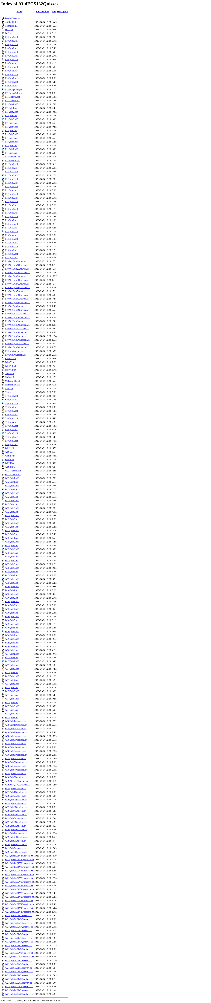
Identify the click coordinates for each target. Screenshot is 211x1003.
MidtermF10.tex (12, 384)
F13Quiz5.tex (11, 242)
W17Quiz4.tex (11, 680)
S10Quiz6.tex (11, 437)
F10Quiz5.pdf (11, 67)
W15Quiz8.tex (11, 583)
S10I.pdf (9, 388)
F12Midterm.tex (12, 160)
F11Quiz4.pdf (11, 127)
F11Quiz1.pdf (11, 104)
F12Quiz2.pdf (11, 171)
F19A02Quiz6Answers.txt (17, 343)
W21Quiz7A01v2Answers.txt (18, 975)
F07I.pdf (9, 29)
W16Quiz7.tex (11, 635)
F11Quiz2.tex (11, 115)
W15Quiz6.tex (11, 571)
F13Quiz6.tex (11, 250)
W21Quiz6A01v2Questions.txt (19, 949)
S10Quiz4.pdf (11, 418)
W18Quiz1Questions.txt (16, 725)
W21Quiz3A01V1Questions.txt (19, 889)
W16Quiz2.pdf (12, 594)
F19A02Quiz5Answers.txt (17, 336)
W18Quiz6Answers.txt (15, 758)
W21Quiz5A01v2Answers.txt (18, 915)
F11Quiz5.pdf (11, 134)
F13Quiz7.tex (11, 257)
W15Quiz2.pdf (12, 541)
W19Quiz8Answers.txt (15, 841)
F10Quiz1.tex (11, 41)
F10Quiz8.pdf (11, 82)
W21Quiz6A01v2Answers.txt (18, 945)
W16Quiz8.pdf (12, 639)
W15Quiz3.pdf (12, 549)
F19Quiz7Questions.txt (15, 355)
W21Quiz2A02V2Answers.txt (19, 878)
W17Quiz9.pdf (12, 713)
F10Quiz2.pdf (11, 44)
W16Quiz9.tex (11, 650)
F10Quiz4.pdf (11, 59)
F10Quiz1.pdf (11, 37)
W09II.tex (9, 459)
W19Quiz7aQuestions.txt (16, 837)
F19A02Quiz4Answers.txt (17, 328)
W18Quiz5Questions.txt (16, 755)
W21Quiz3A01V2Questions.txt (19, 897)
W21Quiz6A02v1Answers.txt (18, 960)
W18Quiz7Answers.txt (15, 766)
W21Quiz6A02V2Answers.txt (19, 953)
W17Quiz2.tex (11, 665)
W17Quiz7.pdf (12, 698)
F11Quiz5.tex (11, 138)
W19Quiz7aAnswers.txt (16, 833)
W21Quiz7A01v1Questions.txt (19, 971)
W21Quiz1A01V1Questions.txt (19, 859)
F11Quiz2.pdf (11, 112)
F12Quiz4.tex (11, 190)
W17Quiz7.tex (11, 702)
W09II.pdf (9, 455)
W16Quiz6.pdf (12, 624)
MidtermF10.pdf (12, 381)
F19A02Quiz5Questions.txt (17, 340)
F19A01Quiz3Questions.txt (17, 280)
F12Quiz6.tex (11, 205)
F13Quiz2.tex (11, 220)
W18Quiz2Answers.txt (15, 728)
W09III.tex (10, 467)
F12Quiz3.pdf (11, 179)
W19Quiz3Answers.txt (15, 803)
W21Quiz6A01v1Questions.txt (19, 941)
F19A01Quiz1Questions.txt (17, 265)
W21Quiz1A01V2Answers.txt (19, 863)
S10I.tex (9, 392)
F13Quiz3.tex (11, 227)
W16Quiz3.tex (11, 605)
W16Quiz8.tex (11, 642)
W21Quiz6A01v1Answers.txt (18, 938)
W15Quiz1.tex (11, 538)
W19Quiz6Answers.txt (15, 826)
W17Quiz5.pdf (12, 684)
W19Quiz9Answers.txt (15, 848)
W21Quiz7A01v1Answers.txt (18, 968)
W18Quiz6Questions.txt (16, 762)
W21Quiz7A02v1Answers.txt (18, 983)
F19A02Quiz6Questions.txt (17, 347)
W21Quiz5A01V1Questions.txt (19, 912)
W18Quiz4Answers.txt (15, 743)
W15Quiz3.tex (11, 553)
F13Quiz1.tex (11, 212)
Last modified (42, 11)
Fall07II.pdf (10, 358)
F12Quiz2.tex (11, 175)
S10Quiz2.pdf (11, 403)
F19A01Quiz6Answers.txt (17, 298)
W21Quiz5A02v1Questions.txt (19, 927)
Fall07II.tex (10, 362)
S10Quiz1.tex (11, 399)
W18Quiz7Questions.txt (16, 769)
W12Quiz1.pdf (12, 478)
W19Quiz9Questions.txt (16, 852)
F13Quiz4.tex (11, 235)
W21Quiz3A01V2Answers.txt (19, 893)
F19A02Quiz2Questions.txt (17, 317)
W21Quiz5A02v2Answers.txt (18, 930)
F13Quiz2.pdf (11, 216)
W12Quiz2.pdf (12, 485)
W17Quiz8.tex (11, 710)
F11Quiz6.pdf (11, 141)
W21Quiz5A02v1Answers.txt (18, 923)
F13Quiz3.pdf (11, 224)
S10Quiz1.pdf (11, 396)
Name (19, 11)
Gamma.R (9, 373)
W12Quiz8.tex (11, 534)
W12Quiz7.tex (11, 527)
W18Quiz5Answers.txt (15, 751)
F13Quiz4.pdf (11, 231)
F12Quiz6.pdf (11, 201)
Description (62, 11)
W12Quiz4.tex (11, 504)
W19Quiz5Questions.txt (16, 822)
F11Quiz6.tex (11, 145)
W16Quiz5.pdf (12, 616)
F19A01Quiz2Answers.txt (17, 269)
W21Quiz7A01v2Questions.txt (19, 979)
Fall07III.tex (10, 370)
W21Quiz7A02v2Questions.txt (19, 994)
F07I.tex (9, 33)
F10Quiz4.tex (11, 63)
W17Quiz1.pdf (12, 654)
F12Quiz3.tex (11, 183)
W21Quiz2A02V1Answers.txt (19, 870)
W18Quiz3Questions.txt (16, 740)
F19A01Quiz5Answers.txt (17, 291)
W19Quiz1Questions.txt (16, 792)
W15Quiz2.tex (11, 545)
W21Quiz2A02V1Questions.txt (19, 874)
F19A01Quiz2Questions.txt (17, 272)
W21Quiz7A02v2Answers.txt (18, 990)
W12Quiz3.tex (11, 497)
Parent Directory (12, 18)
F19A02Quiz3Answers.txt (17, 321)
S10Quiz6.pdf (11, 433)
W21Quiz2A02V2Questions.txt (19, 882)
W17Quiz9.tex (11, 717)
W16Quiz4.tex (11, 612)
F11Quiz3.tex (11, 123)
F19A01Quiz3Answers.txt (17, 276)
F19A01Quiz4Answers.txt (17, 284)
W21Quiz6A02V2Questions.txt (19, 956)
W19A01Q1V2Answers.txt (17, 784)
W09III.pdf (10, 463)
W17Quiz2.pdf (12, 661)
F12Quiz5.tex (11, 198)
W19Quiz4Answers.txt (15, 811)
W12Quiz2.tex (11, 489)
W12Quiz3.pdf (12, 493)
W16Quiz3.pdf (12, 601)
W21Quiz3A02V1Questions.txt (19, 904)
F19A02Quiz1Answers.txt (17, 306)
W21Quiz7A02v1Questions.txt (19, 986)
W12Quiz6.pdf (12, 515)
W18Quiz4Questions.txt (16, 747)
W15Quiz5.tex (11, 564)
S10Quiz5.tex (11, 429)
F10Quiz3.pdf (11, 52)
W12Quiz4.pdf (12, 500)
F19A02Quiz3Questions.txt (17, 325)
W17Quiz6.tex (11, 695)
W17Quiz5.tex (11, 687)
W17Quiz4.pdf (12, 676)
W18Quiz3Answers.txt (15, 736)
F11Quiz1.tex (11, 108)
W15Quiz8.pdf (12, 579)
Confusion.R (11, 26)
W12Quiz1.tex (11, 482)
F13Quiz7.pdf (11, 254)
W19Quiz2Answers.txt (15, 796)
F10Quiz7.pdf (11, 74)
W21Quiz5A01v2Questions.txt (19, 919)
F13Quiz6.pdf (11, 246)
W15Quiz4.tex (11, 560)
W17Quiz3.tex (11, 672)
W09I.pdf (9, 448)
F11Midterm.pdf (12, 97)
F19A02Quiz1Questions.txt (17, 310)
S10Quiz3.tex (11, 414)
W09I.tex (9, 452)
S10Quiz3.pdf (11, 411)
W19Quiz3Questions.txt (16, 807)
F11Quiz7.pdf (11, 149)
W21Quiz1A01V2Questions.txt (19, 867)
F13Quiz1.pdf (11, 209)
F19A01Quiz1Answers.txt (17, 261)
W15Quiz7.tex (11, 575)
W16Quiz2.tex (11, 598)
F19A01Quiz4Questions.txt (17, 287)
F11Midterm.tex (12, 100)
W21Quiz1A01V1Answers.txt (19, 855)
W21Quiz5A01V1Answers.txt (19, 908)
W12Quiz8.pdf (12, 530)
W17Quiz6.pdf (12, 691)
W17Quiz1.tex (11, 657)
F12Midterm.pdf (12, 156)
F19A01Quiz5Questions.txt (17, 295)
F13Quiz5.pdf (11, 239)
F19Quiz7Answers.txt (15, 351)
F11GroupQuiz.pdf (13, 89)
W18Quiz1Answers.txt (15, 721)
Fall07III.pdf (11, 366)
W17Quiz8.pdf (12, 706)
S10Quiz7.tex (11, 444)
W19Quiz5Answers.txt (15, 818)
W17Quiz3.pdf (12, 669)
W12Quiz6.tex (11, 519)
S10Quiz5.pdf (11, 426)
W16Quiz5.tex (11, 620)
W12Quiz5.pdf (12, 508)
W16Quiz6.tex (11, 627)
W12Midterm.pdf (13, 470)
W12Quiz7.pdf (12, 523)
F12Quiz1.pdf (11, 164)
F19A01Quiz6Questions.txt (17, 302)
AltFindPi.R (10, 22)
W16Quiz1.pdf (12, 586)
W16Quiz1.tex (11, 590)
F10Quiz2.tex (11, 48)
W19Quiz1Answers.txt (15, 788)
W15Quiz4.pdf (12, 556)
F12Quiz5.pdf (11, 194)
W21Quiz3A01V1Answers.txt (19, 885)
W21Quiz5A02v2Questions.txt (19, 934)
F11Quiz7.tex (11, 153)
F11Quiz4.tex (11, 130)
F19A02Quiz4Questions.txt (17, 332)
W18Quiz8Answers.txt (15, 773)
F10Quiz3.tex (11, 55)
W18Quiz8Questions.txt (16, 777)
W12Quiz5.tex (11, 512)
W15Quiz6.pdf (12, 568)
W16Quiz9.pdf (12, 646)
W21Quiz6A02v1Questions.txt (19, 964)
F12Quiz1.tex (11, 168)
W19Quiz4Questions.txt (16, 814)
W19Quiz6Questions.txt (16, 829)
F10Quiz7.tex (11, 78)
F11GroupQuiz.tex (13, 93)
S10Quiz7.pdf (11, 441)
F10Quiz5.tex (11, 70)
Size (54, 11)
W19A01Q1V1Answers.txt (17, 781)
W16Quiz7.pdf (12, 631)
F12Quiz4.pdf (11, 186)
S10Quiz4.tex (11, 422)
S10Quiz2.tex (11, 407)
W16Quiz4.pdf (12, 609)
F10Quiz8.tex (11, 85)
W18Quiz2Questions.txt (16, 732)
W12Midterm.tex (13, 474)
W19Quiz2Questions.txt (16, 799)
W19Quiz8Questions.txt (16, 844)
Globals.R (9, 377)
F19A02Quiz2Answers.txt (17, 313)
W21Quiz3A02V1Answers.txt (19, 900)
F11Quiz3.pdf (11, 119)
